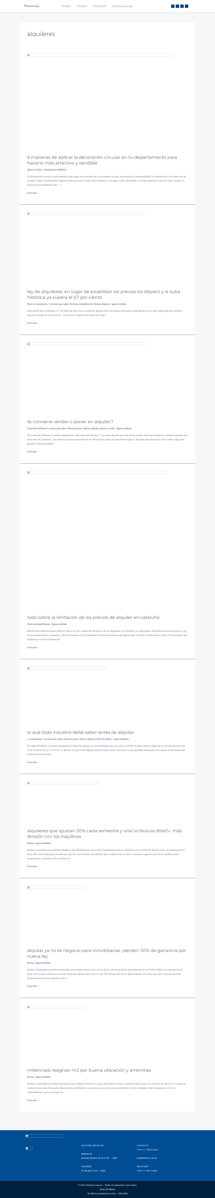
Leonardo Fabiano (36, 428)
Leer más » (32, 192)
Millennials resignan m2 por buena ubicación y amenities (89, 1070)
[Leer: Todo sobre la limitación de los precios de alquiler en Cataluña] (97, 540)
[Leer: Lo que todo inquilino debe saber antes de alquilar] (66, 696)
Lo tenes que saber (59, 304)
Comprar (82, 6)
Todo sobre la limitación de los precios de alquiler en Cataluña (93, 617)
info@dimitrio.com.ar (147, 1157)
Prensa (30, 843)
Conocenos (99, 6)
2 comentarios (34, 739)
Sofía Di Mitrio (104, 739)
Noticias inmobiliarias (81, 304)
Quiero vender (34, 169)
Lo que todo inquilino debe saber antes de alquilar (80, 732)
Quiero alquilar (102, 304)
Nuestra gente (75, 428)
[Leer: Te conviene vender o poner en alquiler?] (85, 378)
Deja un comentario (37, 304)
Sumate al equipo (122, 6)
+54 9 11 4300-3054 (147, 1149)
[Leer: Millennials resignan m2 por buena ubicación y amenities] (56, 1034)
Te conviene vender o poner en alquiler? (70, 421)
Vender (66, 6)
